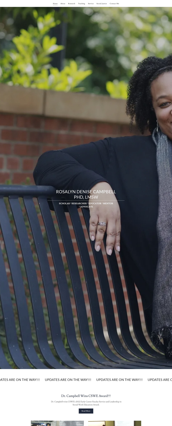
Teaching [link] (81, 4)
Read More (86, 411)
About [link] (62, 4)
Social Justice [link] (102, 4)
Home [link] (55, 4)
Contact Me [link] (114, 4)
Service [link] (91, 4)
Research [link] (71, 4)
